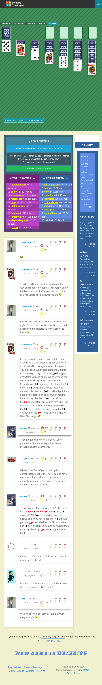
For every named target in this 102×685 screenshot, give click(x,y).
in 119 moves (23, 195)
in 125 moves (25, 216)
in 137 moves (22, 227)
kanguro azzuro (27, 545)
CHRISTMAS (86, 284)
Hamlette (23, 428)
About (20, 671)
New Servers (84, 254)
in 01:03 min (56, 198)
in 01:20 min (55, 220)
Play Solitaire (14, 667)
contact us (53, 640)
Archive (41, 671)
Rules (27, 667)
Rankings (37, 667)
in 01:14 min (55, 209)
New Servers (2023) (85, 160)
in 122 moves (22, 213)
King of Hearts (27, 269)
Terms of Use (82, 670)
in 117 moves (21, 191)
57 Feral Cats (27, 242)
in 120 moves (24, 198)
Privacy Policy (73, 673)
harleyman (24, 572)
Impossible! (53, 23)
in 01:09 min (58, 202)
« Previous (10, 120)
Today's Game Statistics (39, 168)
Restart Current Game (30, 120)
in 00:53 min (58, 184)
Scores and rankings (87, 322)
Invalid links (88, 216)
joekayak (23, 459)
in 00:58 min (55, 195)
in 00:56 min (53, 191)
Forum (11, 671)
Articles (30, 671)
